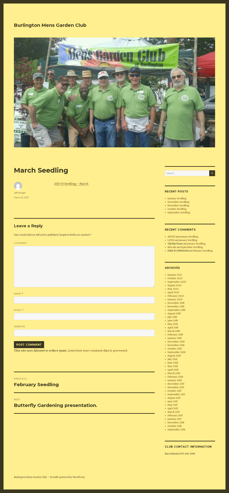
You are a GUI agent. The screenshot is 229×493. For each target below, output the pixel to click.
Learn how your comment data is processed (97, 350)
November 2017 (175, 387)
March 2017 (173, 412)
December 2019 (175, 303)
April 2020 (173, 292)
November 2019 (175, 306)
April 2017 (172, 408)
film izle (171, 247)
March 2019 (173, 331)
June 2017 (172, 401)
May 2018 (172, 366)
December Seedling (178, 202)
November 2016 (175, 422)
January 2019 (174, 338)
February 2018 (175, 376)
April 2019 (172, 327)
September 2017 (176, 394)
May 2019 (172, 324)
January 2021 (174, 274)
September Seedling (178, 212)
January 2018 (174, 380)
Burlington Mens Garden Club (50, 25)
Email (18, 310)
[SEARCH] (212, 173)
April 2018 (172, 369)
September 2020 (176, 281)
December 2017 (175, 383)
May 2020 (173, 289)
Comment (20, 243)
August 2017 (173, 398)
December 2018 (176, 341)
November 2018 (175, 345)
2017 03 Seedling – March (71, 183)
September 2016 (176, 429)
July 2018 (172, 359)
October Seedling (177, 209)
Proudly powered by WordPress (67, 477)
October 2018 (174, 348)
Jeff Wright (20, 192)
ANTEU (171, 236)
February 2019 (175, 334)
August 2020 (174, 285)
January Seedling (177, 198)
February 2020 (175, 296)
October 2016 (174, 426)
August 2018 (174, 355)
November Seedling (178, 205)
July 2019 (172, 317)
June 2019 (172, 320)
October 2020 (174, 278)
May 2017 (172, 405)
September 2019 (176, 310)
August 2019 (174, 313)
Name (18, 293)
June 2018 (172, 362)
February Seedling (202, 250)
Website (19, 326)
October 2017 (174, 391)
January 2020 (174, 299)
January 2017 (174, 419)
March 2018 (173, 373)
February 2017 (175, 415)
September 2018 (176, 352)
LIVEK (171, 240)
